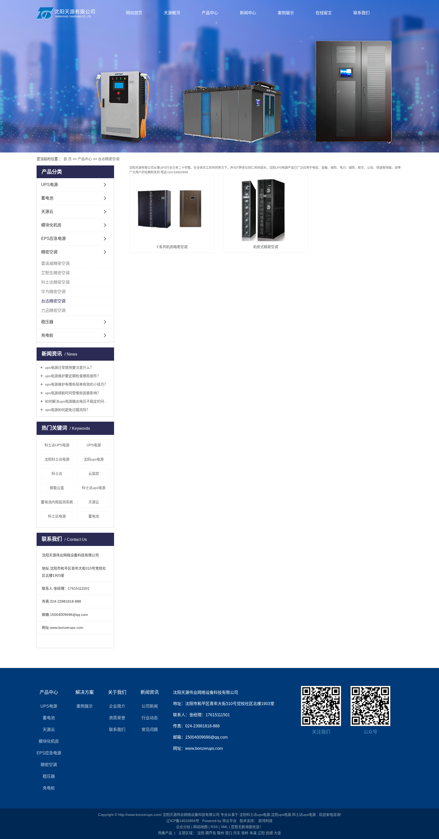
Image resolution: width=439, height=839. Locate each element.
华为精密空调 (53, 291)
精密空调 (49, 252)
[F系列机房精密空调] (172, 209)
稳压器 (47, 322)
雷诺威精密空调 (55, 263)
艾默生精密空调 (55, 273)
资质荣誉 (117, 718)
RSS (214, 827)
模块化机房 (51, 225)
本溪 (253, 833)
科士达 (57, 473)
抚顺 (269, 833)
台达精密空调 (108, 159)
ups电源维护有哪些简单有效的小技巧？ (76, 384)
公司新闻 (150, 706)
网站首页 (134, 13)
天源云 (47, 211)
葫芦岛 (210, 833)
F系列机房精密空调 (172, 247)
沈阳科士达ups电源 (254, 815)
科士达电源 (57, 516)
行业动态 (150, 718)
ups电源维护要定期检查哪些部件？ (72, 376)
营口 (228, 833)
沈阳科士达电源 (56, 459)
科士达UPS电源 (56, 445)
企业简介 (117, 706)
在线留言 (324, 13)
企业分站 (183, 827)
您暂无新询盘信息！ (247, 827)
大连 (277, 833)
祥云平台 (229, 821)
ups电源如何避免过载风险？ (67, 410)
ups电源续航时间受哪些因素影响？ (72, 393)
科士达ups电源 (93, 488)
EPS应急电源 (53, 238)
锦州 (220, 833)
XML (224, 827)
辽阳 (261, 833)
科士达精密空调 (55, 282)
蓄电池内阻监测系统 (57, 502)
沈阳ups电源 (94, 459)
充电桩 (47, 335)
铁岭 (244, 833)
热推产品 (165, 833)
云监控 (93, 473)
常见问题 (150, 729)
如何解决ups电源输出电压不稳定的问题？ (77, 401)
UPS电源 (49, 184)
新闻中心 (248, 13)
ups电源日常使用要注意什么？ (68, 367)
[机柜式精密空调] (266, 209)
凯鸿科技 (265, 821)
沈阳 (200, 833)
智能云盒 (57, 488)
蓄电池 (47, 198)
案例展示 (286, 13)
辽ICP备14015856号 (182, 821)
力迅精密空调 (53, 310)
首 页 (68, 159)
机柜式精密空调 (265, 247)
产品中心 (210, 13)
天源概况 (172, 13)
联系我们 (361, 13)
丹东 (236, 833)
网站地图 (200, 827)
